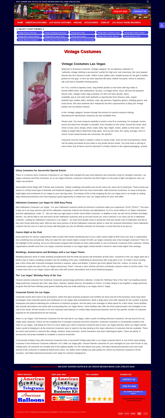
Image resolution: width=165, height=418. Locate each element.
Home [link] (20, 23)
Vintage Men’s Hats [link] (78, 33)
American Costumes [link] (36, 23)
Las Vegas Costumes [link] (60, 23)
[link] (162, 25)
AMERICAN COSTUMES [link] (52, 8)
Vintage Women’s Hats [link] (132, 36)
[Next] (144, 399)
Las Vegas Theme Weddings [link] (126, 23)
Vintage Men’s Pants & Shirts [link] (134, 33)
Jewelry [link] (105, 23)
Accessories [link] (91, 23)
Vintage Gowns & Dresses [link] (27, 33)
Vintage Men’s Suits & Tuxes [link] (55, 36)
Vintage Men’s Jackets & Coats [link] (109, 33)
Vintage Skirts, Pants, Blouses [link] (108, 36)
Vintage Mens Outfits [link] (78, 36)
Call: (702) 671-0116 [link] (125, 367)
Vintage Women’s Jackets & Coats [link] (28, 41)
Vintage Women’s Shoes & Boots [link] (56, 40)
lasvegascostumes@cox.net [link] (44, 367)
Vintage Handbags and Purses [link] (55, 33)
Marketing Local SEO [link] (77, 412)
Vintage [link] (78, 23)
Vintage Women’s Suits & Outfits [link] (82, 40)
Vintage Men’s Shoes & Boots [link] (28, 36)
